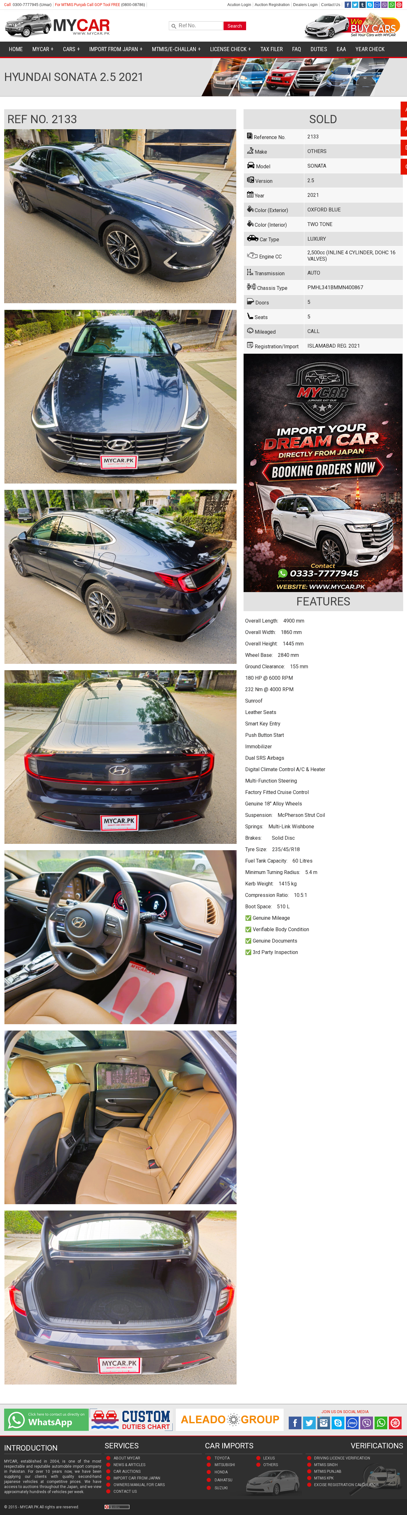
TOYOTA (222, 1458)
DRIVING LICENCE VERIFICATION (342, 1458)
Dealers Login (305, 5)
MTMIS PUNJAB (327, 1471)
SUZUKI (221, 1488)
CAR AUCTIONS (127, 1471)
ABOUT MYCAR (127, 1458)
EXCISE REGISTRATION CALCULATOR (346, 1485)
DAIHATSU (223, 1480)
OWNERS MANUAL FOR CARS (139, 1485)
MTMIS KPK (324, 1478)
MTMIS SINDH (326, 1465)
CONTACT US (125, 1491)
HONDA (221, 1472)
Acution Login (239, 5)
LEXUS (269, 1458)
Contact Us (330, 5)
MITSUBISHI (225, 1465)
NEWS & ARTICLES (129, 1465)
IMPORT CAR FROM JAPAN (137, 1478)
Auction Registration (272, 5)
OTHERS (270, 1465)
